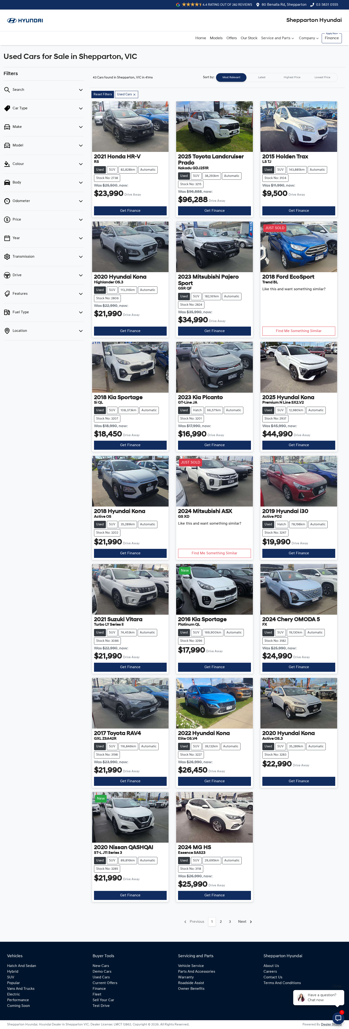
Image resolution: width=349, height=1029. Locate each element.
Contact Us (273, 977)
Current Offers (105, 983)
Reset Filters (103, 94)
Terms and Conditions (282, 983)
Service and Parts (275, 38)
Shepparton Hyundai (314, 20)
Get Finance (130, 211)
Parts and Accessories (196, 972)
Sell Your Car (103, 1000)
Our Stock (249, 38)
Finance (332, 38)
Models (216, 38)
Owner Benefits (191, 989)
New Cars (101, 966)
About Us (271, 966)
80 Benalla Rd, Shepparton (284, 5)
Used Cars (101, 977)
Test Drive (101, 1006)
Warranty (186, 977)
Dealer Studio (331, 1024)
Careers (270, 972)
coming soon (18, 1006)
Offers (231, 38)
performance (18, 1000)
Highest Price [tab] (292, 77)
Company (307, 38)
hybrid (12, 972)
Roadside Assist (191, 983)
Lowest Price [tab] (322, 77)
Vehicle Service (191, 966)
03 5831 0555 (327, 5)
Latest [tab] (261, 77)
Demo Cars (102, 972)
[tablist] (277, 77)
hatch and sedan (21, 966)
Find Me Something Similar (299, 331)
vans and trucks (20, 989)
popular (13, 983)
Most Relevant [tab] (231, 77)
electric (13, 994)
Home (200, 38)
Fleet (97, 994)
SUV (10, 977)
